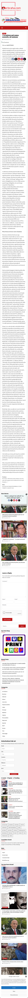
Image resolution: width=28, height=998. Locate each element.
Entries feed (5, 855)
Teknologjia (4, 733)
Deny (14, 991)
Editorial (4, 696)
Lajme (3, 707)
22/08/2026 (6, 517)
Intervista (4, 702)
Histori (3, 699)
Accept (14, 987)
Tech (3, 730)
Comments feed (5, 857)
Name (4, 599)
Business (4, 694)
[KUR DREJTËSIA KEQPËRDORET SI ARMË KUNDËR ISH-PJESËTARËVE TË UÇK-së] (4, 783)
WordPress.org (5, 860)
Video (3, 736)
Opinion (4, 33)
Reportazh (4, 720)
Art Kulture (4, 691)
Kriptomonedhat (6, 704)
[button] (26, 976)
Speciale (4, 723)
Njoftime (4, 712)
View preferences (14, 995)
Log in (3, 852)
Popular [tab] (10, 778)
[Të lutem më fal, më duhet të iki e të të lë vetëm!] (4, 806)
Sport (3, 725)
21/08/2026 (6, 541)
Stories (3, 728)
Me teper (4, 709)
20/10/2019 (7, 39)
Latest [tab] (4, 778)
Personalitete (5, 717)
